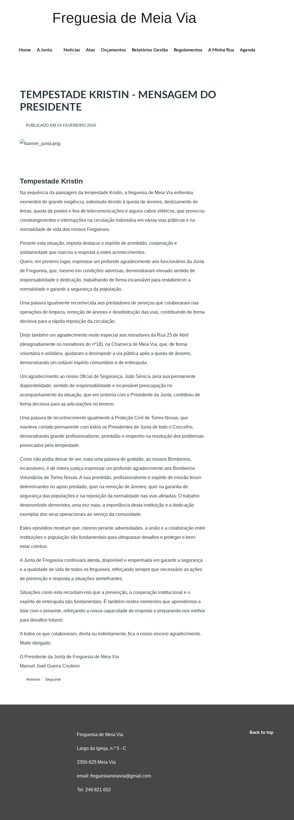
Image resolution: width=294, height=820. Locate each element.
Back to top (261, 732)
